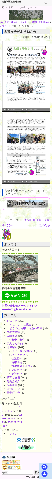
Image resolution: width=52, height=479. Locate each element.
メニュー (46, 3)
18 (9, 418)
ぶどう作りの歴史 (22, 351)
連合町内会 (13, 388)
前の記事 (7, 225)
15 (20, 414)
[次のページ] (8, 109)
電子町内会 (13, 392)
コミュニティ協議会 (19, 324)
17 (6, 418)
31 (6, 426)
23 (3, 422)
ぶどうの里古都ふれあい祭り (24, 328)
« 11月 (5, 429)
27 (14, 422)
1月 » (14, 429)
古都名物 (16, 362)
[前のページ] (5, 109)
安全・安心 (18, 339)
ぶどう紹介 (18, 354)
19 (12, 418)
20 (14, 418)
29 (20, 422)
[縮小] (22, 109)
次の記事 (44, 225)
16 (3, 418)
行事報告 (12, 385)
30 (3, 426)
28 (17, 422)
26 (12, 422)
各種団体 (12, 335)
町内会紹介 (13, 381)
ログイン (12, 433)
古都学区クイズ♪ (21, 366)
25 (9, 422)
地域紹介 (12, 347)
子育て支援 (43, 219)
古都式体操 (13, 332)
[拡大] (26, 109)
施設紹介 (16, 373)
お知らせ (30, 219)
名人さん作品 (15, 343)
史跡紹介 (16, 369)
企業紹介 (16, 358)
